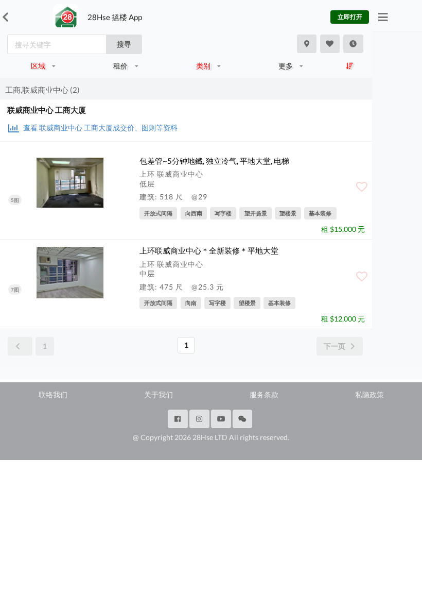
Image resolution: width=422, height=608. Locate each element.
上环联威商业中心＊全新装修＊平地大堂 (208, 250)
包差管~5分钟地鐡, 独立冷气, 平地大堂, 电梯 (214, 160)
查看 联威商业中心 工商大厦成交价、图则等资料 (100, 127)
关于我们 (158, 394)
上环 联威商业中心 (171, 174)
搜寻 (124, 44)
